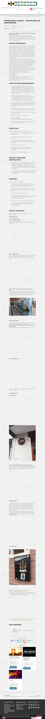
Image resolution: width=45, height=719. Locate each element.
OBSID (16, 79)
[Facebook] (29, 705)
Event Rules (7, 704)
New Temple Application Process (26, 659)
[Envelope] (38, 708)
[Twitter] (34, 705)
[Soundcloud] (32, 708)
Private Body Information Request (9, 710)
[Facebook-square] (32, 705)
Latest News (13, 28)
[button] (39, 13)
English (35, 717)
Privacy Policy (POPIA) (19, 706)
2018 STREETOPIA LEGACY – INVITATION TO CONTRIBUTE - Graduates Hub (23, 631)
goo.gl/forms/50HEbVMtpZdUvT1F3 (20, 591)
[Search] (31, 9)
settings (4, 717)
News (21, 16)
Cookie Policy (19, 707)
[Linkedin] (34, 708)
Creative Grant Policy (9, 705)
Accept (39, 716)
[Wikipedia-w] (38, 705)
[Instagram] (36, 705)
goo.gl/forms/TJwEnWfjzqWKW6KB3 (22, 119)
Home (18, 16)
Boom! (11, 680)
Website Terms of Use (21, 704)
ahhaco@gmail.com (30, 592)
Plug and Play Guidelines (7, 707)
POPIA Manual (19, 709)
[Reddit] (36, 708)
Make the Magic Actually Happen (14, 657)
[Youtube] (29, 708)
